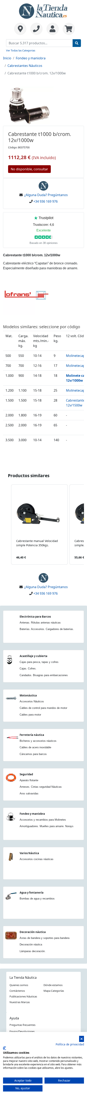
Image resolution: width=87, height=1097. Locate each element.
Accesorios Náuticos (32, 701)
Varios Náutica (29, 853)
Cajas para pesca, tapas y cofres (39, 662)
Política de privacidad (70, 1044)
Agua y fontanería (32, 892)
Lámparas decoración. (33, 951)
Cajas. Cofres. (28, 668)
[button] (7, 524)
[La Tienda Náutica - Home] (43, 10)
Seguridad (26, 774)
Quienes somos (19, 985)
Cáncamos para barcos (33, 754)
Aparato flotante (29, 780)
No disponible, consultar (29, 169)
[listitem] (39, 524)
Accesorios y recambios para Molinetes (43, 819)
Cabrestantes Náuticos (24, 65)
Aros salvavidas (29, 793)
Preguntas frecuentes (22, 1025)
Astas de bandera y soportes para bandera (44, 938)
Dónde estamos (53, 985)
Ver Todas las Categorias (20, 50)
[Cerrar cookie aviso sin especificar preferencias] (81, 1039)
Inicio (7, 58)
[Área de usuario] (53, 29)
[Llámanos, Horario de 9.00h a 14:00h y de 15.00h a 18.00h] (36, 29)
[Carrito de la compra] (68, 29)
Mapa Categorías (54, 991)
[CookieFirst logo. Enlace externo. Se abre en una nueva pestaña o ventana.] (4, 1048)
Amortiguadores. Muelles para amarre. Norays (46, 826)
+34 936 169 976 (45, 201)
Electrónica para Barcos (35, 616)
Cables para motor (30, 714)
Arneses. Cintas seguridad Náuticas (41, 786)
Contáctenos (17, 991)
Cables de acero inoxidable (35, 747)
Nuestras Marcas (20, 1002)
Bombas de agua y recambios (37, 898)
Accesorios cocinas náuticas (36, 859)
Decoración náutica (33, 932)
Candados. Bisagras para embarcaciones (44, 675)
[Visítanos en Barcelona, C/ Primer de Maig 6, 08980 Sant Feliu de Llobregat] (20, 29)
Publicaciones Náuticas (23, 996)
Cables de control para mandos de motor (43, 707)
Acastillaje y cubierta (33, 656)
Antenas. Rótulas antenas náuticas (40, 622)
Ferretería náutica (32, 735)
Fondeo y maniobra (31, 58)
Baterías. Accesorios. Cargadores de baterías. (47, 629)
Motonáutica (28, 695)
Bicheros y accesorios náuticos (38, 740)
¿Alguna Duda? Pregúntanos (46, 195)
